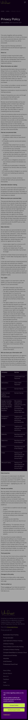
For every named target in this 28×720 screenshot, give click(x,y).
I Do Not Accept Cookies (14, 710)
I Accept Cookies (14, 705)
